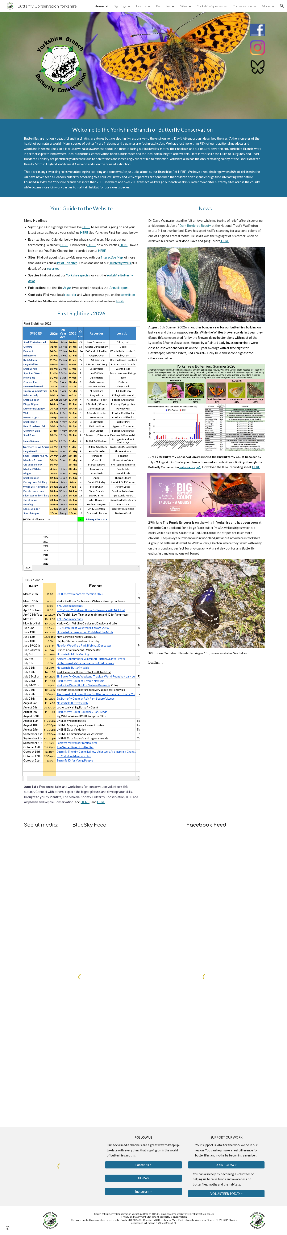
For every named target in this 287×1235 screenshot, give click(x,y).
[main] (143, 158)
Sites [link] (183, 6)
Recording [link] (163, 6)
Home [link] (99, 6)
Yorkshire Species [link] (210, 6)
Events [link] (141, 6)
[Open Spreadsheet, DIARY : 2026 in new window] (132, 582)
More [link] (266, 6)
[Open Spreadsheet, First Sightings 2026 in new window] (132, 325)
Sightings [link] (120, 6)
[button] (282, 6)
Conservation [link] (242, 6)
